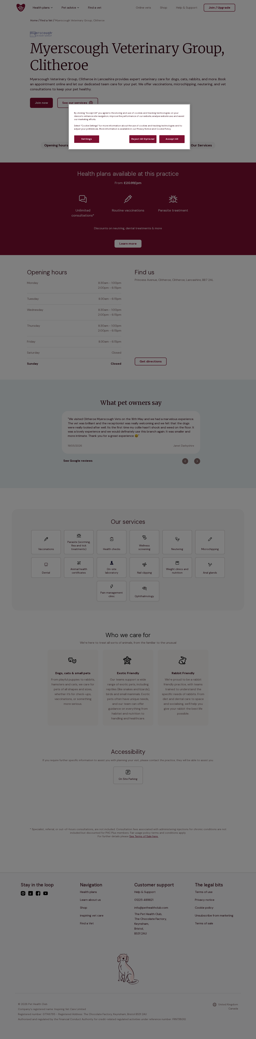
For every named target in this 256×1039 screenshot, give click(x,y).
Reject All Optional (142, 139)
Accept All (172, 139)
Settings (86, 139)
